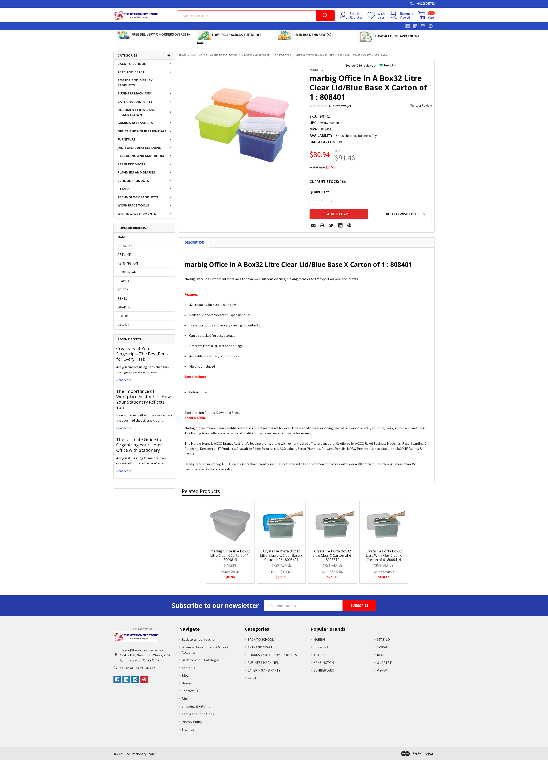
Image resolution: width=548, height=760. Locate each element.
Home (186, 683)
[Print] (322, 225)
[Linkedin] (340, 225)
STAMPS (124, 189)
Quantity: (319, 192)
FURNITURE (126, 139)
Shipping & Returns (196, 706)
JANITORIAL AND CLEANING (139, 147)
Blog (185, 675)
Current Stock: (327, 181)
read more (124, 380)
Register (356, 17)
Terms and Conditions (198, 714)
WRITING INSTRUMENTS (137, 213)
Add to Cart (235, 541)
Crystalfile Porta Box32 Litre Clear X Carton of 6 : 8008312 (333, 555)
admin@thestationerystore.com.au (142, 650)
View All (123, 325)
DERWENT (125, 246)
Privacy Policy (192, 722)
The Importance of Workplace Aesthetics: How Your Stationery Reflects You (143, 399)
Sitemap (188, 729)
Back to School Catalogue (200, 660)
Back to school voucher (199, 639)
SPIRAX (123, 289)
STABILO (124, 281)
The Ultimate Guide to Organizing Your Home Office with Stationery (139, 445)
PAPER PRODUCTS (131, 164)
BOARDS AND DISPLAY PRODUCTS (135, 82)
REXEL (122, 298)
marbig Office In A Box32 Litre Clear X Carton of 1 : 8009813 (230, 555)
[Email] (313, 225)
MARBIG (124, 237)
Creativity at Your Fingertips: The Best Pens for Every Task (142, 354)
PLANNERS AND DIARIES (136, 172)
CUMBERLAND (128, 272)
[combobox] (256, 15)
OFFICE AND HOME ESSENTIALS (142, 131)
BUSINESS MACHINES (134, 93)
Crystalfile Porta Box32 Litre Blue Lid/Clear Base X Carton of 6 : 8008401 (281, 555)
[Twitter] (331, 225)
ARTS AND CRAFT (131, 72)
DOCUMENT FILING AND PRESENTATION (137, 112)
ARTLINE (124, 254)
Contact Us (190, 691)
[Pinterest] (349, 225)
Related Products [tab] (201, 491)
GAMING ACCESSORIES (135, 123)
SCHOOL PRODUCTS (133, 180)
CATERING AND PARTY (135, 101)
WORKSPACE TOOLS (133, 205)
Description (194, 242)
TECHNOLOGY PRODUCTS (138, 197)
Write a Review (421, 105)
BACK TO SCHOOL (132, 63)
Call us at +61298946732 (137, 668)
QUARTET (125, 307)
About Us (188, 668)
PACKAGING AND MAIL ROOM (141, 156)
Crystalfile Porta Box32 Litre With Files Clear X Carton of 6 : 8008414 (383, 555)
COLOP (123, 316)
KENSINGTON (128, 263)
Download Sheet (228, 412)
